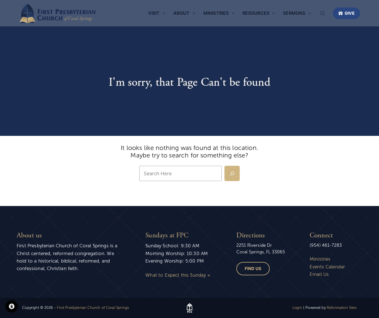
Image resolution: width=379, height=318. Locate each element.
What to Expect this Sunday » (177, 275)
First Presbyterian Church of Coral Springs (93, 308)
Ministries (216, 13)
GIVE (350, 13)
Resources (255, 13)
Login (297, 308)
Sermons (294, 13)
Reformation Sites (342, 308)
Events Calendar (327, 266)
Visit (154, 13)
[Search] (322, 13)
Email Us (319, 274)
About (181, 13)
